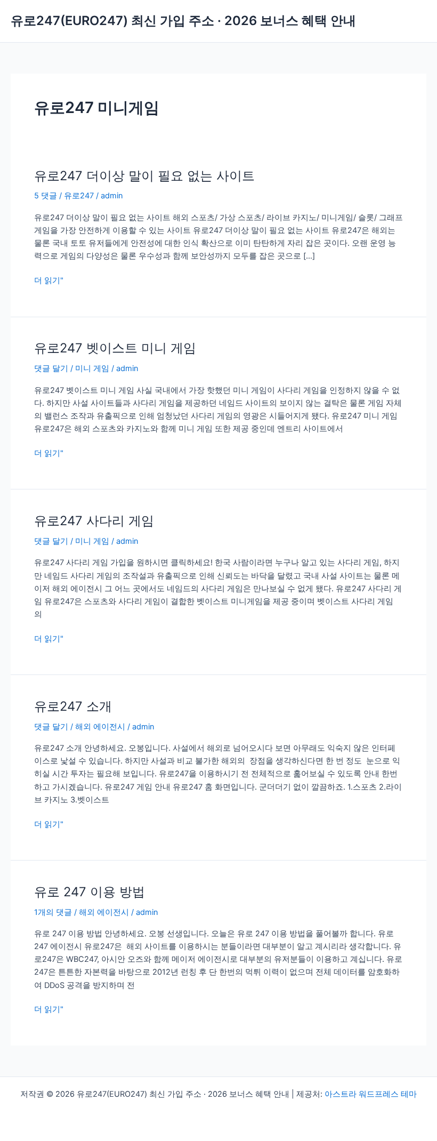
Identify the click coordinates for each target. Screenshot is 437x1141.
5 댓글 (45, 195)
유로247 (79, 195)
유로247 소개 (73, 706)
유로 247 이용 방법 (89, 891)
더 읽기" (48, 280)
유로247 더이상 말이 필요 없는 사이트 (144, 175)
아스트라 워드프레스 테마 (371, 1094)
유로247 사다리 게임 (94, 520)
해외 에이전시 (100, 727)
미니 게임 (92, 368)
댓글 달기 (51, 368)
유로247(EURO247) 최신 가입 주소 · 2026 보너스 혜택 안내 (183, 20)
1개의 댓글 (53, 912)
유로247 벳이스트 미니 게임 (115, 348)
